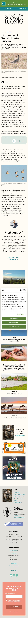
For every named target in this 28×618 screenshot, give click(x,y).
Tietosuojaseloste (14, 566)
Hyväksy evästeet (14, 318)
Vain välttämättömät (14, 326)
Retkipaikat (14, 337)
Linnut (9, 32)
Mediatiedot (14, 563)
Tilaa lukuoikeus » (20, 435)
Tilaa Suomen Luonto (19, 494)
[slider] (22, 141)
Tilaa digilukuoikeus (19, 496)
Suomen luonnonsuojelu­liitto (19, 516)
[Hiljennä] (19, 141)
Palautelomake (14, 550)
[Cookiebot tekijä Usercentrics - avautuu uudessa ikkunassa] (20, 290)
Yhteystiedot (14, 553)
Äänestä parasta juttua (18, 499)
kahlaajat (11, 257)
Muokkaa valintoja (13, 322)
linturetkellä (13, 259)
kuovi (17, 257)
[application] (14, 140)
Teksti (14, 230)
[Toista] (14, 141)
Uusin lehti (16, 492)
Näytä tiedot (20, 314)
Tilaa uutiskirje (18, 502)
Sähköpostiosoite (10, 593)
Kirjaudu (14, 570)
